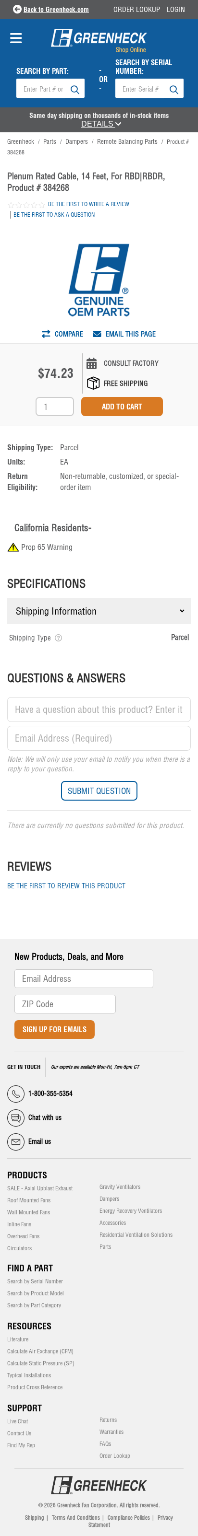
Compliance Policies (129, 1517)
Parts (105, 1247)
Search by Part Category (34, 1305)
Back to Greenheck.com (56, 9)
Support (24, 1408)
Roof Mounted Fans (28, 1200)
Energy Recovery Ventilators (130, 1211)
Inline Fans (19, 1224)
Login (176, 9)
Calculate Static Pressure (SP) (40, 1363)
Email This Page (130, 334)
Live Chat (17, 1421)
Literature (17, 1339)
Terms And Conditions (76, 1517)
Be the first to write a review (88, 204)
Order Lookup (136, 9)
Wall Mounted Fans (28, 1212)
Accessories (112, 1223)
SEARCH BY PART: (42, 71)
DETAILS (98, 124)
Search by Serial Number (35, 1281)
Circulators (19, 1248)
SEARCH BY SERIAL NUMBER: (144, 67)
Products (27, 1175)
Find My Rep (21, 1445)
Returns (108, 1420)
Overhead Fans (23, 1236)
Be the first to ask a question (54, 214)
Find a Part (30, 1268)
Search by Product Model (35, 1293)
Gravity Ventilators (119, 1187)
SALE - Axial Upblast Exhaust (40, 1188)
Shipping (34, 1517)
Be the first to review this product (66, 886)
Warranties (111, 1432)
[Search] (75, 88)
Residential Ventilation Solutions (136, 1235)
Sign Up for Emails (55, 1029)
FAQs (105, 1444)
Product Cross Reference (34, 1387)
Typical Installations (29, 1375)
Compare (68, 334)
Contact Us (19, 1433)
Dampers (109, 1199)
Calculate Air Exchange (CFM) (40, 1351)
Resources (29, 1326)
